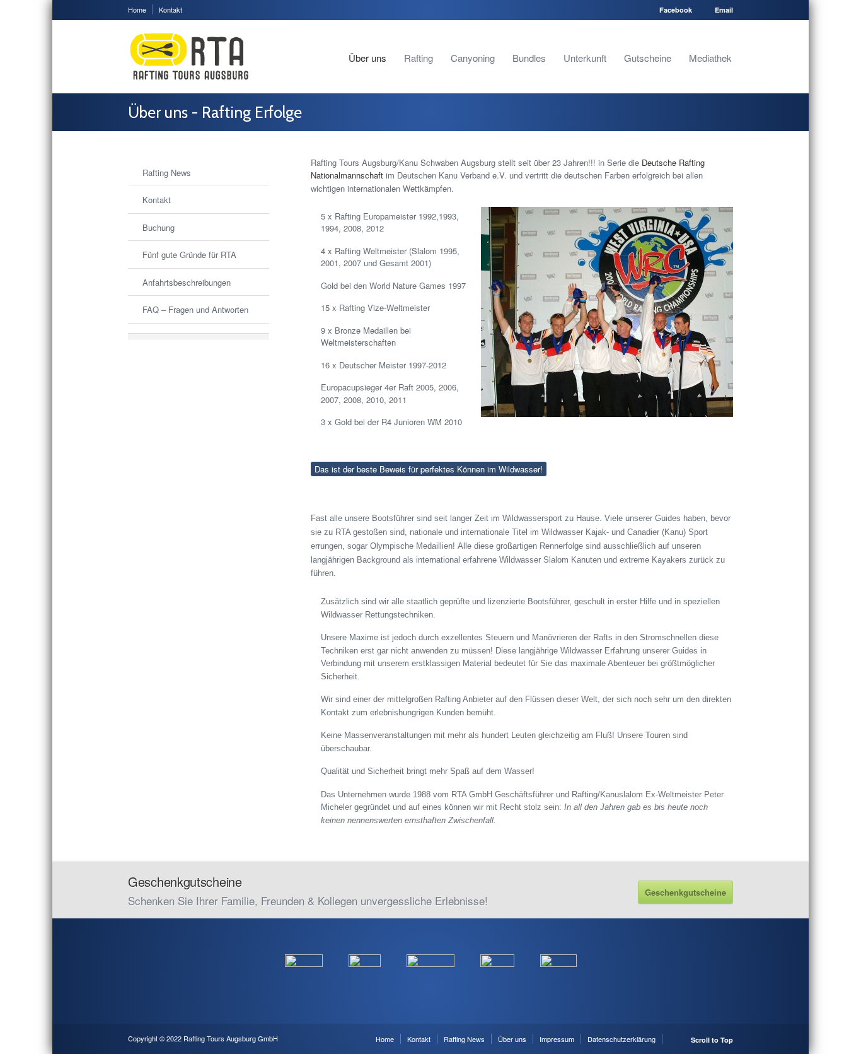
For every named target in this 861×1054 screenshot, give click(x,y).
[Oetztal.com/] (304, 947)
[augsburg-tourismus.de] (365, 947)
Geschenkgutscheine (685, 892)
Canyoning (473, 57)
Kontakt (170, 9)
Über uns (367, 57)
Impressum (557, 1039)
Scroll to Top (712, 1039)
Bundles (529, 57)
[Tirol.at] (430, 947)
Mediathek (710, 57)
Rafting (418, 57)
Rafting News (464, 1039)
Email (724, 10)
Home (137, 9)
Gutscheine (647, 57)
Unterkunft (584, 57)
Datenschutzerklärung (621, 1039)
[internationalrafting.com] (497, 947)
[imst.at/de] (558, 947)
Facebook (675, 10)
